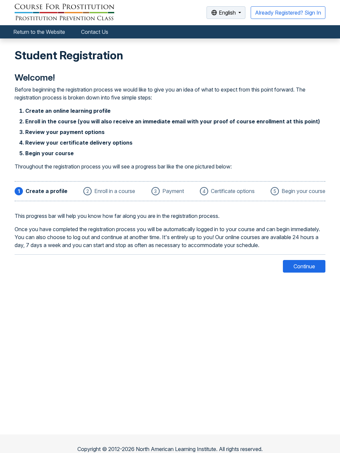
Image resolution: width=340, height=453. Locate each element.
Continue (304, 266)
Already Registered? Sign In (288, 12)
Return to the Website (39, 32)
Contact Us (94, 32)
